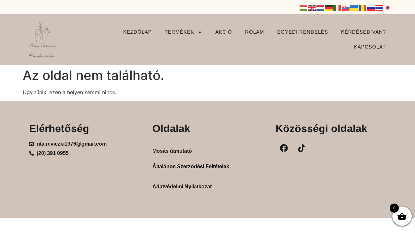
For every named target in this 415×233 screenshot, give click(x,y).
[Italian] (337, 7)
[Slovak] (346, 7)
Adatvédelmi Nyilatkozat (182, 186)
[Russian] (371, 7)
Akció (223, 32)
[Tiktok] (301, 148)
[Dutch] (320, 7)
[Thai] (379, 7)
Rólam (254, 32)
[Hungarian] (304, 7)
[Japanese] (388, 7)
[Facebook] (284, 148)
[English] (312, 7)
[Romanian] (363, 7)
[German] (329, 7)
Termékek (179, 32)
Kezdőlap (137, 32)
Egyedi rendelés (302, 32)
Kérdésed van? (363, 32)
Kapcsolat (370, 47)
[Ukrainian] (354, 7)
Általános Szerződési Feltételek (190, 166)
